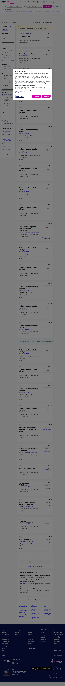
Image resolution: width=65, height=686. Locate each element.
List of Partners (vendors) (21, 92)
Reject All (36, 96)
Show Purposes (19, 96)
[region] (32, 84)
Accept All (46, 96)
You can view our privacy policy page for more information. (34, 83)
